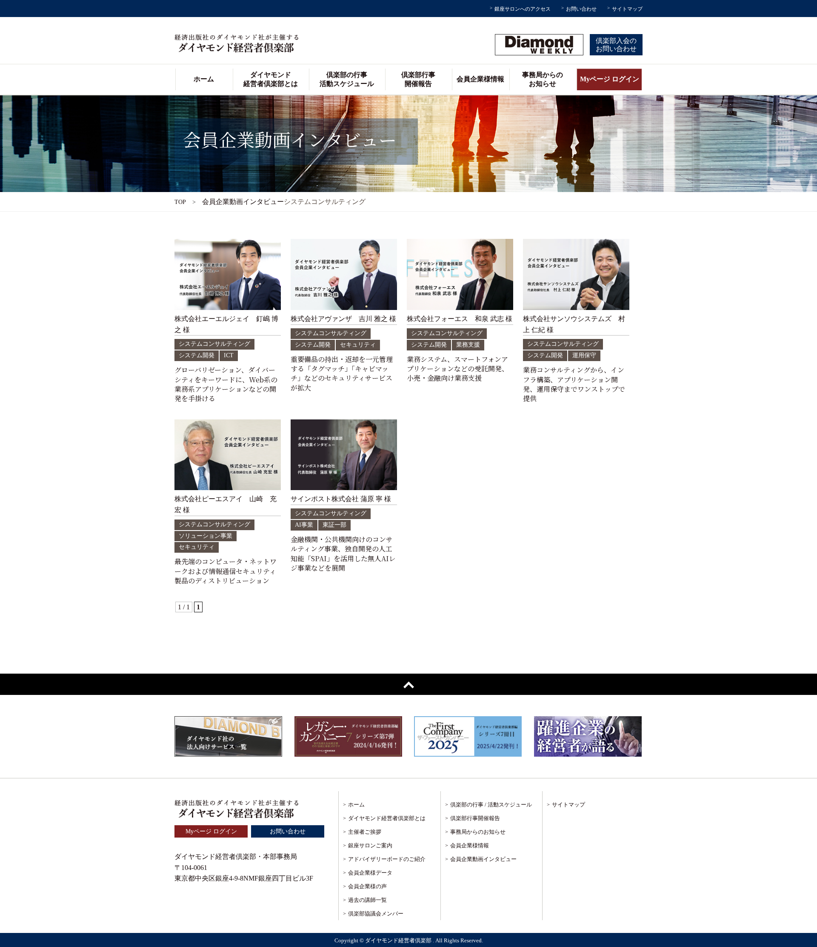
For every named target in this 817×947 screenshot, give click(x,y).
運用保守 (584, 355)
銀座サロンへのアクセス (522, 9)
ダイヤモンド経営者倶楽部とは (270, 79)
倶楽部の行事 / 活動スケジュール (491, 804)
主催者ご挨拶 (364, 832)
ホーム (204, 79)
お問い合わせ (581, 9)
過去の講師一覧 (367, 900)
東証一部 (334, 525)
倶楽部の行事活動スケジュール (347, 79)
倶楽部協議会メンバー (375, 913)
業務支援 (468, 344)
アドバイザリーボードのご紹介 (387, 859)
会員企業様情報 (480, 79)
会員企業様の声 (367, 886)
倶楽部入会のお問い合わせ (616, 44)
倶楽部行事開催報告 (418, 79)
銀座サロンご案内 (370, 845)
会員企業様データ (370, 873)
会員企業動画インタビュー (483, 859)
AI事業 (304, 525)
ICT (229, 355)
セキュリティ (358, 344)
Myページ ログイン (609, 79)
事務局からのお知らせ (542, 79)
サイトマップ (627, 9)
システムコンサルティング (214, 344)
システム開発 (196, 355)
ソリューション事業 (205, 536)
